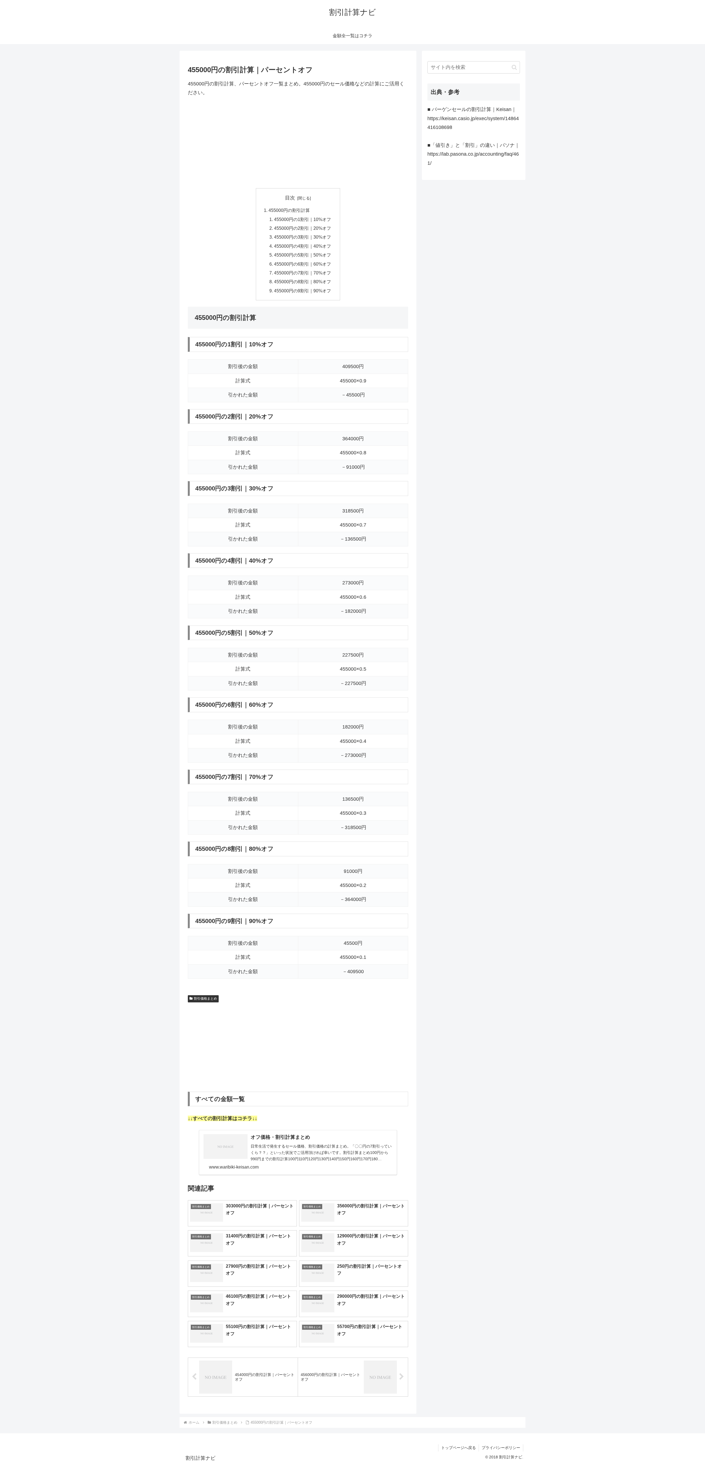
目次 (290, 198)
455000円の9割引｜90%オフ (302, 290)
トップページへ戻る (458, 1447)
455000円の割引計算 (289, 210)
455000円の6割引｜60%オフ (302, 263)
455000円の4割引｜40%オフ (302, 246)
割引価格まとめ (205, 998)
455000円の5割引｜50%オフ (302, 254)
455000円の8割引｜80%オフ (302, 281)
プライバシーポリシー (501, 1447)
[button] (514, 67)
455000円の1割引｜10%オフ (302, 219)
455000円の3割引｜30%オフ (302, 236)
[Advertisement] (298, 142)
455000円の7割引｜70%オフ (302, 272)
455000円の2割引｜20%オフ (302, 228)
